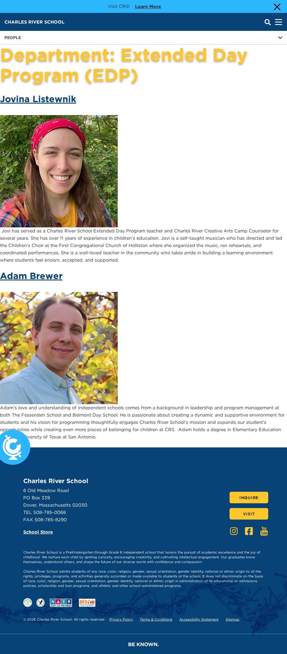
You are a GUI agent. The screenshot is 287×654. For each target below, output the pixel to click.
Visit (249, 514)
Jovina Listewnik (38, 98)
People (12, 37)
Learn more (148, 6)
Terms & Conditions (156, 619)
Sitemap (232, 619)
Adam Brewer (31, 275)
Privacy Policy (121, 619)
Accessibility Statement (199, 619)
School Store (38, 532)
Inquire (248, 497)
